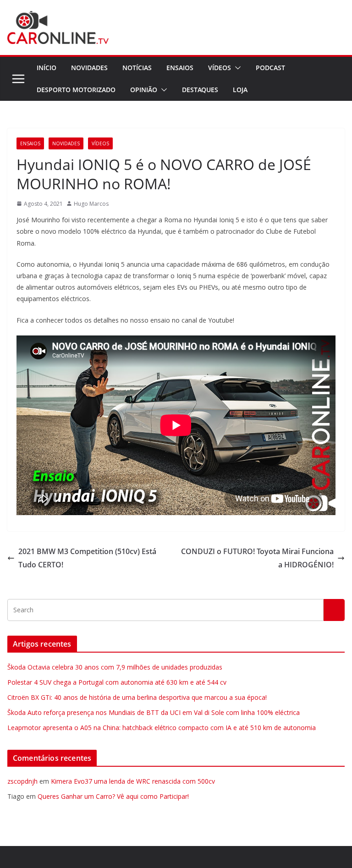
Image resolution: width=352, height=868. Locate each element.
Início (46, 67)
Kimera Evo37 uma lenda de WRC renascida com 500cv (133, 781)
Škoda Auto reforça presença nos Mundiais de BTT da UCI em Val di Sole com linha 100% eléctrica (153, 712)
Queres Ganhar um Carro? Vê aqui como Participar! (113, 796)
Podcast (270, 67)
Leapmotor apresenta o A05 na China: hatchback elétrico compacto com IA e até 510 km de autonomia (161, 727)
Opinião (143, 89)
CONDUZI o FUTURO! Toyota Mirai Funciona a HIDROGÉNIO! (257, 558)
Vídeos (219, 67)
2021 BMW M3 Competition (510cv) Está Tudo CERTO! (87, 558)
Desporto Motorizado (76, 89)
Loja (240, 89)
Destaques (200, 89)
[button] (236, 67)
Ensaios (179, 67)
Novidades (89, 67)
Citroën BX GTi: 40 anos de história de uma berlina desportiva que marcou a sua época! (137, 697)
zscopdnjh (22, 781)
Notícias (137, 67)
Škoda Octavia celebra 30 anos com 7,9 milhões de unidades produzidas (114, 667)
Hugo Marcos (91, 204)
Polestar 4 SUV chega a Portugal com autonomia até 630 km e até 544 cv (116, 682)
